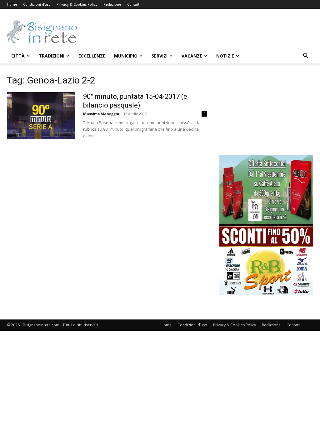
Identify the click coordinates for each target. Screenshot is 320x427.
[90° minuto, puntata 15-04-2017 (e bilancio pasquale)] (41, 115)
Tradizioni (51, 56)
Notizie (225, 56)
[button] (305, 56)
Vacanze (192, 56)
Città (18, 56)
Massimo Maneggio (101, 113)
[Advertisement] (199, 31)
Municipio (126, 56)
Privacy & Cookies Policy (77, 4)
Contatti (133, 4)
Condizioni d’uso (37, 4)
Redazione (112, 4)
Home (12, 4)
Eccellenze (91, 56)
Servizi (160, 56)
